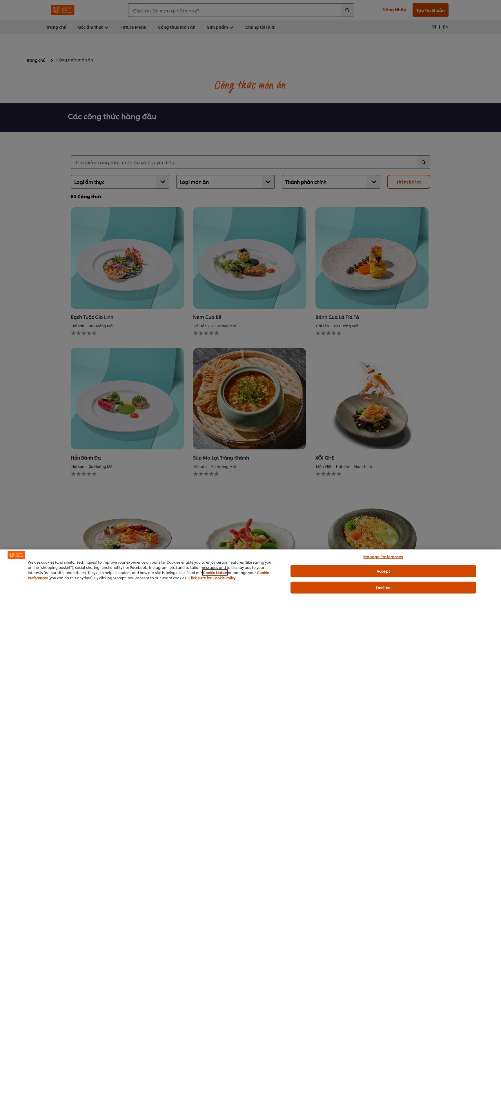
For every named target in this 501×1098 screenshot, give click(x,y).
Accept (383, 570)
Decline (383, 587)
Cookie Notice (215, 572)
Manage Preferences (383, 556)
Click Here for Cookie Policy (211, 577)
